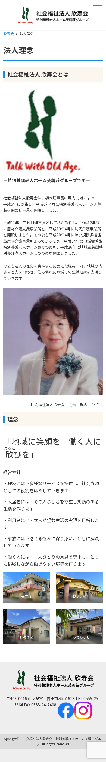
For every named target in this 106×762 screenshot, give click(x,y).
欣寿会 (8, 33)
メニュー (97, 8)
